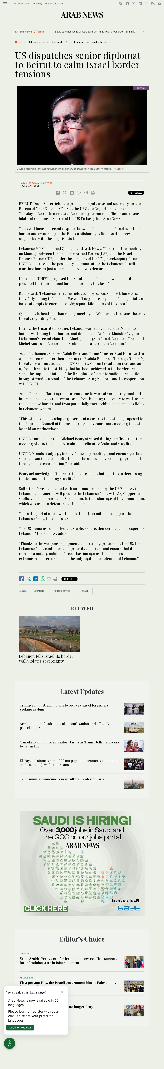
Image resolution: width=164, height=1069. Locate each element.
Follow (137, 192)
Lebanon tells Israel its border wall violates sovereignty (46, 658)
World (41, 31)
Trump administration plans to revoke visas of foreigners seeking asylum (64, 707)
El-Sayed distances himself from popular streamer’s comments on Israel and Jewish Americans (69, 762)
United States (62, 591)
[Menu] (5, 4)
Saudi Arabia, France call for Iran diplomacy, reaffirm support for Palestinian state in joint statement (68, 960)
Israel (84, 591)
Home (18, 42)
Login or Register (20, 1027)
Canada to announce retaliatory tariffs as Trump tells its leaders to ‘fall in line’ (79, 31)
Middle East (27, 977)
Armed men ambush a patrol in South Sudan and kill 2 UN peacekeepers (64, 725)
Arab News (23, 3)
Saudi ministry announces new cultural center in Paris (62, 779)
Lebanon (39, 591)
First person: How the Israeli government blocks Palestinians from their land (68, 984)
